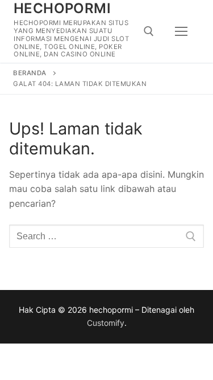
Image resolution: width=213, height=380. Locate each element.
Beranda (30, 73)
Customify (105, 323)
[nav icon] (181, 31)
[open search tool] (149, 31)
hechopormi (62, 8)
